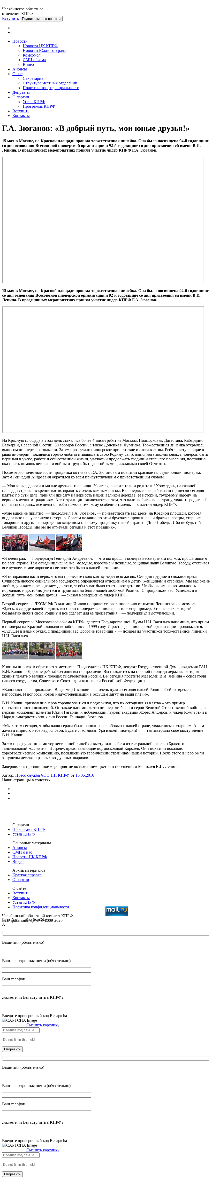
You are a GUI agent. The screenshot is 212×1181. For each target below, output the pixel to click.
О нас (17, 74)
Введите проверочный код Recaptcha (34, 1015)
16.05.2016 (84, 775)
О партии (20, 97)
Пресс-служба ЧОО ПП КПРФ (42, 775)
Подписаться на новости (41, 19)
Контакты (21, 115)
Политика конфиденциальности (51, 87)
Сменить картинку (42, 1025)
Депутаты (21, 92)
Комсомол (32, 55)
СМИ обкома (34, 60)
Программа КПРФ (39, 106)
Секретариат (34, 78)
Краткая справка (27, 875)
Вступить (10, 18)
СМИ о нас (22, 852)
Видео (28, 64)
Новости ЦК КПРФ (40, 46)
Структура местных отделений (50, 83)
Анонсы (19, 69)
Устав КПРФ (34, 101)
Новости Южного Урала (44, 50)
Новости (20, 41)
